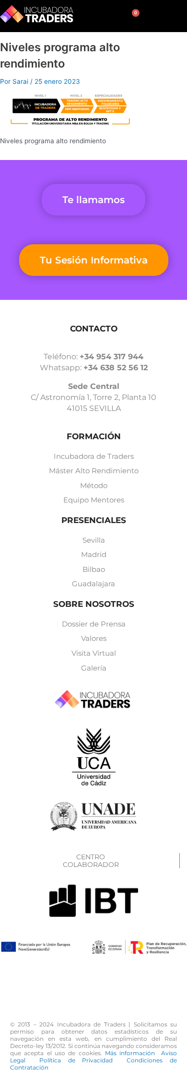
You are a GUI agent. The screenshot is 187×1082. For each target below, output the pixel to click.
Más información (133, 1053)
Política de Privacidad (83, 1060)
